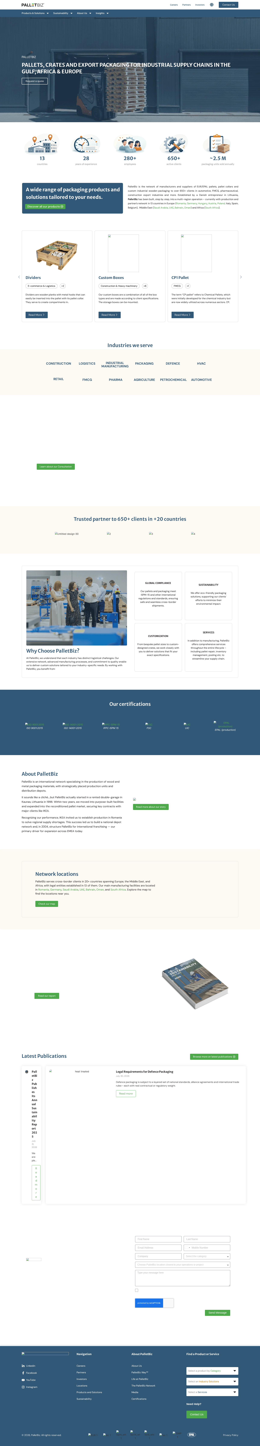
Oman (187, 207)
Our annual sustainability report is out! (79, 970)
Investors (200, 4)
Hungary (202, 203)
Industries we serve (130, 345)
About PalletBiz (40, 774)
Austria (212, 203)
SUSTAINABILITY (208, 584)
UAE (171, 207)
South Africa (212, 207)
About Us (82, 13)
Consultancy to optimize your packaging (83, 437)
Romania (181, 203)
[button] (19, 277)
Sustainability (60, 13)
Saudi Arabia (161, 207)
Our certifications (130, 704)
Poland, (221, 203)
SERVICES (208, 632)
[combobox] (187, 1248)
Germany (192, 203)
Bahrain (179, 207)
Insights (100, 13)
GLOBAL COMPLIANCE (158, 583)
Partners (186, 4)
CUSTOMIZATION (158, 636)
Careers (174, 4)
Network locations (56, 874)
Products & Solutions (33, 13)
